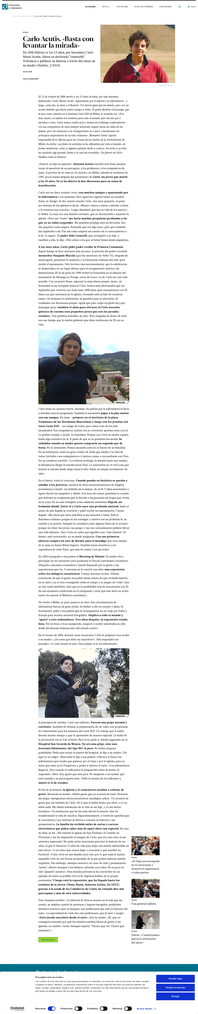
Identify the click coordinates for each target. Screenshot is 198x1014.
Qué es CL (106, 6)
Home (15, 16)
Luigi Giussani (122, 6)
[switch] (78, 1008)
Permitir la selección (175, 987)
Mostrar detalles (144, 1009)
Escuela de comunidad (143, 6)
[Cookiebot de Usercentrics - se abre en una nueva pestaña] (17, 1009)
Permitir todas (175, 978)
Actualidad (90, 6)
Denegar (175, 996)
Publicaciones (165, 6)
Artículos (30, 16)
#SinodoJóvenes (48, 939)
